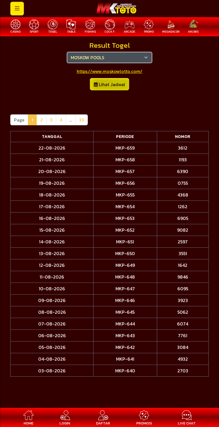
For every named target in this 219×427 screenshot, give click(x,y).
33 (81, 119)
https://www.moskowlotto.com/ (109, 71)
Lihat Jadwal (111, 84)
